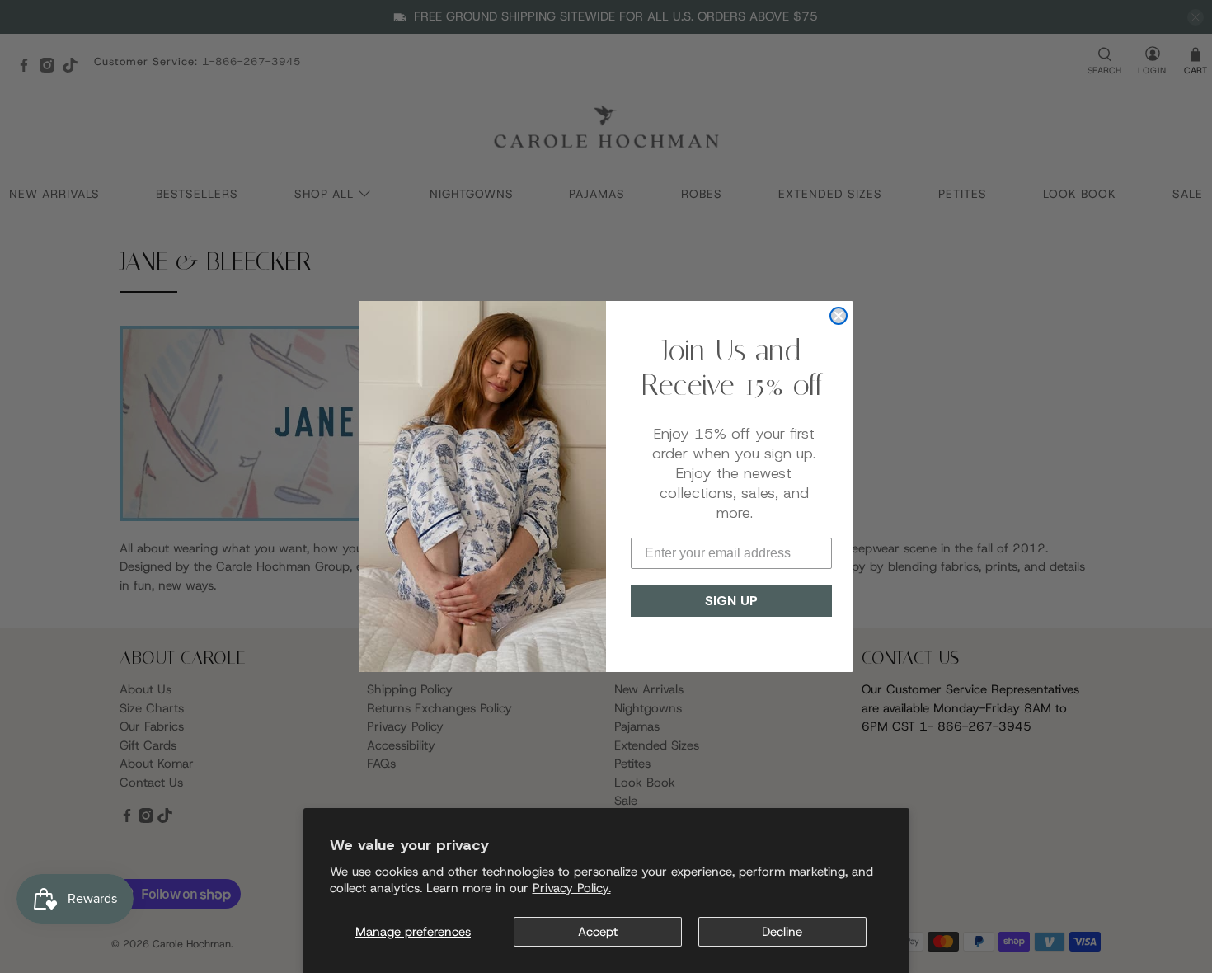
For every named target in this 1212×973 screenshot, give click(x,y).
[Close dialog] (838, 316)
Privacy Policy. (572, 888)
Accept (598, 932)
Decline (782, 932)
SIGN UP (731, 600)
